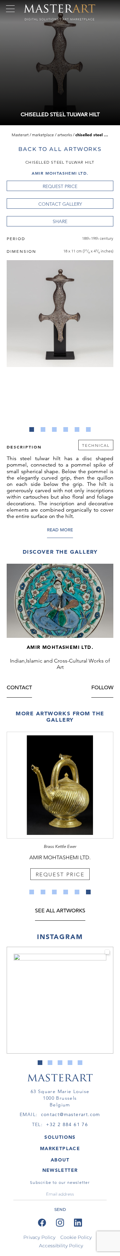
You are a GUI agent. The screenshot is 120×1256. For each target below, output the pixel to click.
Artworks (64, 134)
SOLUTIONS (60, 1137)
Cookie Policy (76, 1237)
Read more (60, 530)
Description (24, 446)
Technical (96, 445)
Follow (102, 688)
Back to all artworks (60, 149)
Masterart (20, 134)
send (60, 1209)
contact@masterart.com (70, 1114)
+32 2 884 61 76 (67, 1124)
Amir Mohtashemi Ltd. (60, 173)
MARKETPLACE (60, 1148)
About (60, 1160)
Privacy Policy (39, 1237)
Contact (19, 688)
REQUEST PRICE (60, 186)
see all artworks (60, 911)
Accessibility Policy (61, 1245)
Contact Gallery (60, 204)
